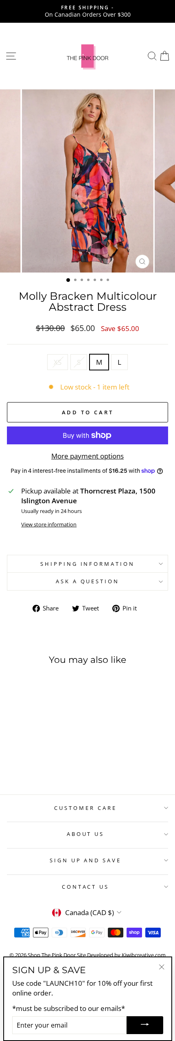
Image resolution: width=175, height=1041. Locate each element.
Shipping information (87, 563)
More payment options (87, 456)
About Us (86, 834)
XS (57, 362)
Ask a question (88, 581)
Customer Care (85, 808)
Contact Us (85, 886)
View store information (49, 524)
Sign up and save (86, 860)
